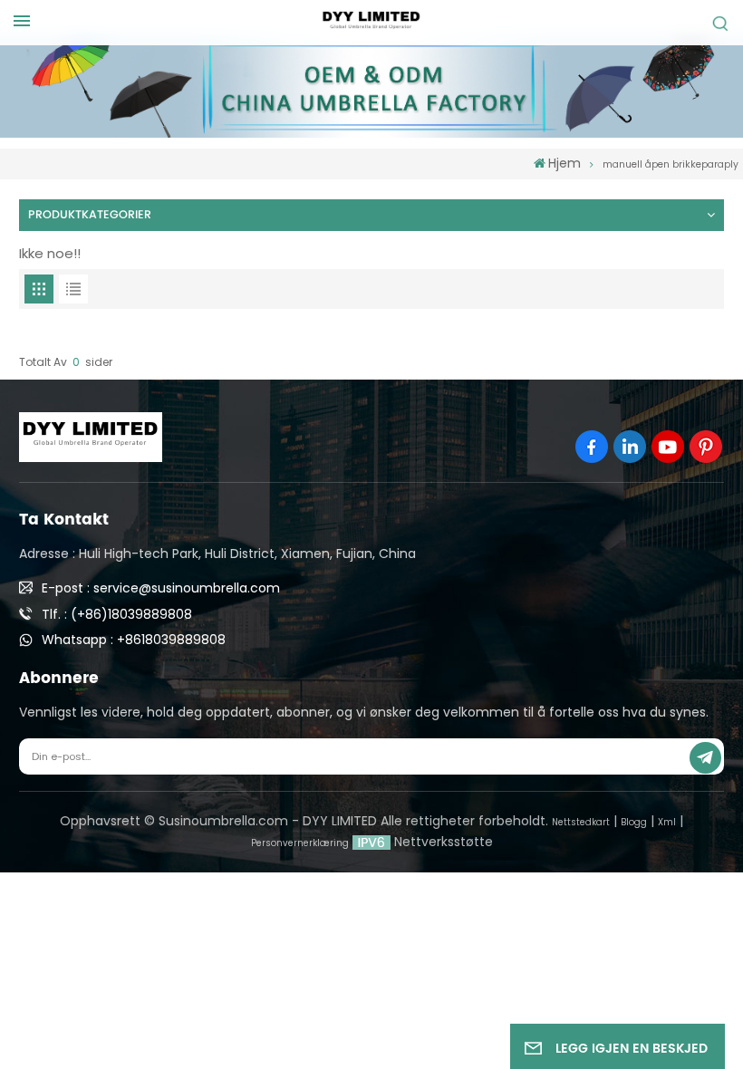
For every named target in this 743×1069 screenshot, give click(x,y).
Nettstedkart (581, 822)
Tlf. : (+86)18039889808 (117, 614)
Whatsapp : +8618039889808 (134, 640)
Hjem (564, 163)
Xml (667, 822)
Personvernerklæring (300, 843)
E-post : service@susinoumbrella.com (161, 588)
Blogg (634, 822)
